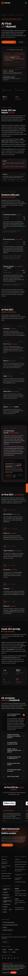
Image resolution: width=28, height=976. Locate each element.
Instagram (10, 949)
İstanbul (17, 888)
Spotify (13, 952)
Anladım (13, 972)
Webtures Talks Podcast (20, 864)
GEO (6, 937)
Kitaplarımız (17, 859)
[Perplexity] (11, 958)
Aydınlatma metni (6, 972)
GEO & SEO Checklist (20, 866)
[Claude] (5, 958)
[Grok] (17, 958)
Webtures (3, 15)
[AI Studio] (8, 958)
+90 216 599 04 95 (19, 907)
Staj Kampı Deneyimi (6, 878)
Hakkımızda (4, 859)
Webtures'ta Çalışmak (6, 873)
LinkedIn (4, 949)
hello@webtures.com (20, 909)
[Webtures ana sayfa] (5, 2)
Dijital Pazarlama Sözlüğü (21, 862)
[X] (14, 958)
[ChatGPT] (2, 958)
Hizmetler (11, 15)
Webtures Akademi (5, 876)
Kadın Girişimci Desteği (20, 882)
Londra (16, 898)
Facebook (4, 952)
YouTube (17, 949)
